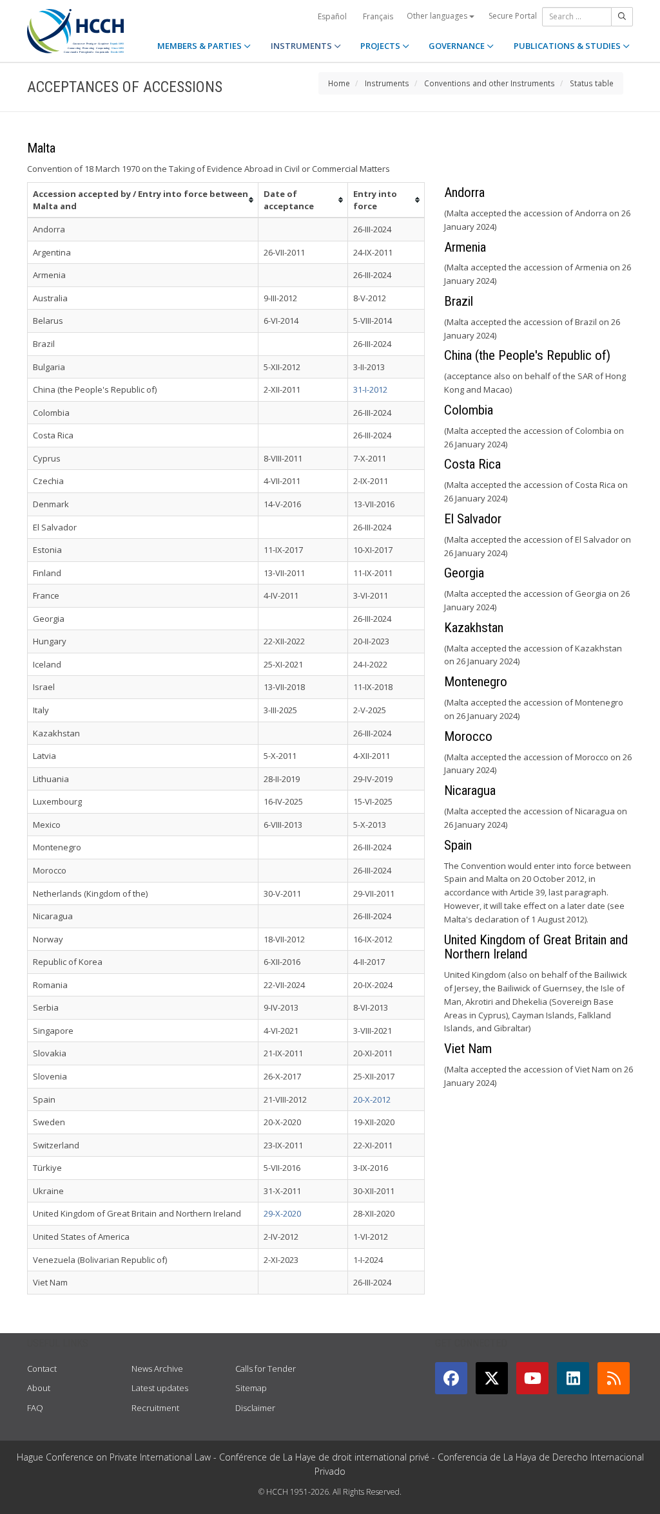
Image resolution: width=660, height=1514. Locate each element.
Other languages (438, 15)
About (38, 1388)
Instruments (387, 83)
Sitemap (251, 1388)
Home (339, 83)
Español (332, 16)
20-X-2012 (372, 1099)
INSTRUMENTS (302, 45)
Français (378, 16)
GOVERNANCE (458, 45)
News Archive (157, 1368)
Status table (592, 83)
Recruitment (155, 1408)
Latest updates (159, 1388)
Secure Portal (513, 15)
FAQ (35, 1408)
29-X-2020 (282, 1213)
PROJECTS (381, 45)
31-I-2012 (370, 389)
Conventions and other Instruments (489, 83)
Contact (42, 1368)
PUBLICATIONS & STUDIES (568, 45)
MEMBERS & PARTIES (200, 45)
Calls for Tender (265, 1368)
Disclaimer (255, 1408)
